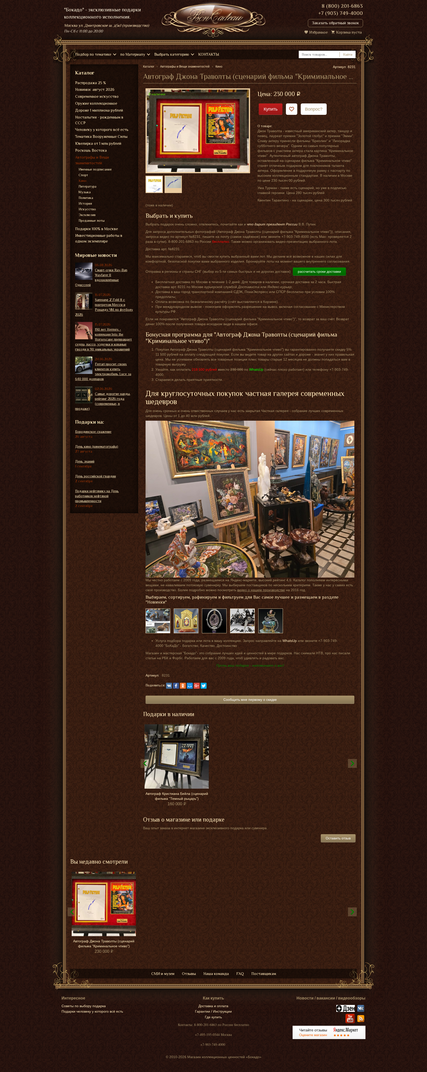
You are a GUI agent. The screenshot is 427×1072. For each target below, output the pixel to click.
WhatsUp (289, 641)
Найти (347, 54)
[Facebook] (176, 686)
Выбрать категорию (171, 54)
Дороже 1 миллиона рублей (99, 110)
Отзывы (189, 974)
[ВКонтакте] (169, 686)
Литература (87, 186)
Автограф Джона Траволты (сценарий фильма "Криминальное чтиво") (103, 943)
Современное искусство (97, 96)
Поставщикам (263, 974)
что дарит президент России (272, 224)
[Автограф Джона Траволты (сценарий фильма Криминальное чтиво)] (198, 130)
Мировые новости (96, 255)
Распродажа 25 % (90, 83)
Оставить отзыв (338, 838)
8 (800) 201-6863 (342, 6)
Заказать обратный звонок (335, 23)
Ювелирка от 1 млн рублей (98, 143)
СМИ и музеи (162, 974)
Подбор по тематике (93, 54)
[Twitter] (204, 686)
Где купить (213, 1017)
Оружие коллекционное (96, 103)
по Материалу (132, 54)
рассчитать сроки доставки (319, 271)
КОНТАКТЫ (208, 54)
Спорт (83, 175)
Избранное (318, 32)
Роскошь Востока (91, 150)
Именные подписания (95, 169)
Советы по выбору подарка (84, 1006)
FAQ (240, 974)
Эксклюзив (87, 215)
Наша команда (216, 974)
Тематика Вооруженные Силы (101, 136)
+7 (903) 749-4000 (340, 13)
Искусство (87, 209)
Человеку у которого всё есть (101, 129)
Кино (82, 181)
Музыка (85, 192)
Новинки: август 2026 (94, 89)
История (85, 203)
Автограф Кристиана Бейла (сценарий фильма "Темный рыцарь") (177, 796)
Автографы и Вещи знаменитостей (92, 160)
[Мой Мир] (190, 686)
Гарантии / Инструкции (213, 1011)
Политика (86, 198)
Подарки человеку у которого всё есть (92, 1011)
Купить (271, 109)
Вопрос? (313, 109)
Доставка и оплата (213, 1006)
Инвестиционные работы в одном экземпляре (98, 238)
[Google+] (197, 686)
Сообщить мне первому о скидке (250, 700)
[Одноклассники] (183, 686)
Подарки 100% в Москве (96, 229)
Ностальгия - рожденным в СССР (99, 120)
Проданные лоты (92, 220)
